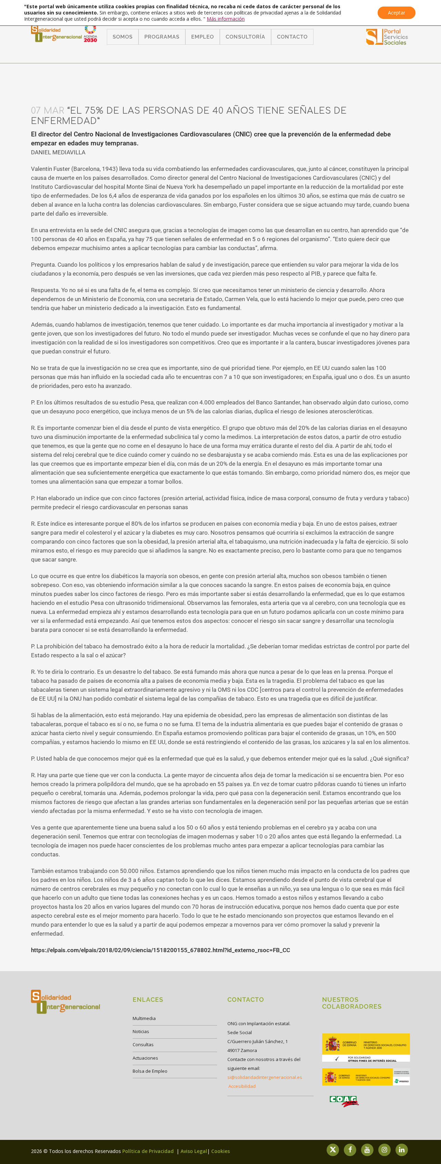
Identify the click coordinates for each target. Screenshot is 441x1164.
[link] (387, 43)
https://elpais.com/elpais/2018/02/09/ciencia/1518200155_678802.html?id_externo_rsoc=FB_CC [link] (160, 950)
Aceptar (396, 12)
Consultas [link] (143, 1044)
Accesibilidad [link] (242, 1086)
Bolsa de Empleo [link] (150, 1071)
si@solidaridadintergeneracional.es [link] (264, 1077)
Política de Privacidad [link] (148, 1151)
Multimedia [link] (144, 1018)
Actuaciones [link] (145, 1058)
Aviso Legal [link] (194, 1151)
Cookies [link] (220, 1151)
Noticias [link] (141, 1031)
